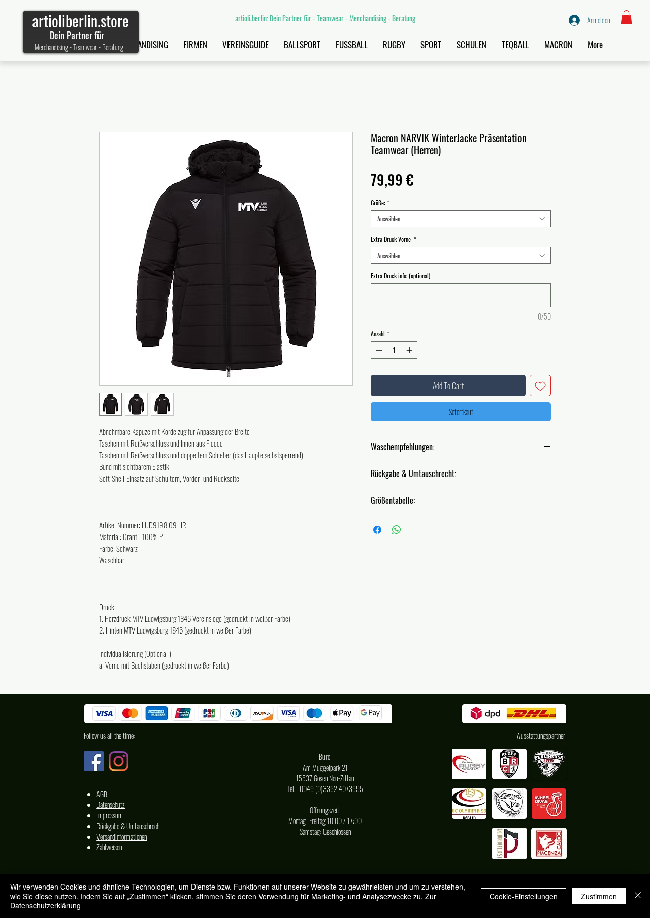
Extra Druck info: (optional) (400, 275)
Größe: (380, 202)
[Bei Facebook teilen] (377, 530)
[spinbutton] (394, 350)
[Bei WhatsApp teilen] (397, 530)
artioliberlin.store (80, 20)
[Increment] (410, 350)
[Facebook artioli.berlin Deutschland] (94, 761)
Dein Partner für (77, 35)
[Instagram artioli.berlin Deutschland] (118, 761)
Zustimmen (599, 896)
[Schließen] (638, 896)
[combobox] (461, 218)
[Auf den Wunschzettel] (540, 385)
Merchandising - (54, 47)
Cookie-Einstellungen (524, 896)
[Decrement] (377, 350)
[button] (626, 17)
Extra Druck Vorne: (393, 239)
